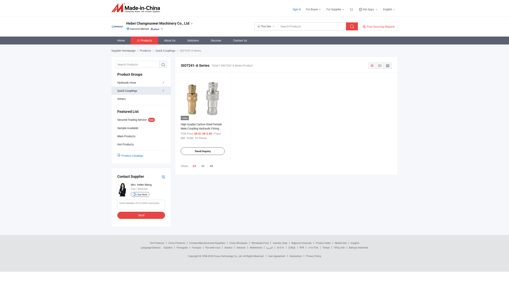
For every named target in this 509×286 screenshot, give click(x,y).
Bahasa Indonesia (358, 247)
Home (121, 40)
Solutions (193, 40)
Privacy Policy (313, 256)
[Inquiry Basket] (352, 9)
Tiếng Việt (339, 247)
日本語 (291, 247)
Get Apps (368, 9)
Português (182, 247)
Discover (216, 40)
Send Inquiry (203, 151)
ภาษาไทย (313, 247)
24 (194, 166)
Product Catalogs (132, 155)
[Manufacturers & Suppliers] (136, 8)
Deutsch (241, 247)
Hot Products (157, 242)
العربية (269, 247)
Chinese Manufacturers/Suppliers (207, 242)
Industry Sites (280, 242)
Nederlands (256, 247)
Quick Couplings (127, 91)
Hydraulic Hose (126, 82)
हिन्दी (302, 247)
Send (141, 215)
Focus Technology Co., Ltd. (228, 256)
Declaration (295, 256)
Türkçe (325, 247)
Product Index (323, 242)
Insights (355, 242)
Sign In (297, 9)
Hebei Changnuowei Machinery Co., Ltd (157, 23)
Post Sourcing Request (381, 26)
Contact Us (240, 40)
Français (196, 247)
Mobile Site (341, 242)
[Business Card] (163, 176)
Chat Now (141, 194)
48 (211, 166)
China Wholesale (238, 242)
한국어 (280, 247)
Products (146, 40)
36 (202, 166)
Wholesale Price (260, 242)
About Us (169, 40)
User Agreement (276, 256)
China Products (176, 242)
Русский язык (212, 247)
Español (168, 247)
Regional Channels (301, 242)
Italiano (228, 247)
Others (121, 99)
